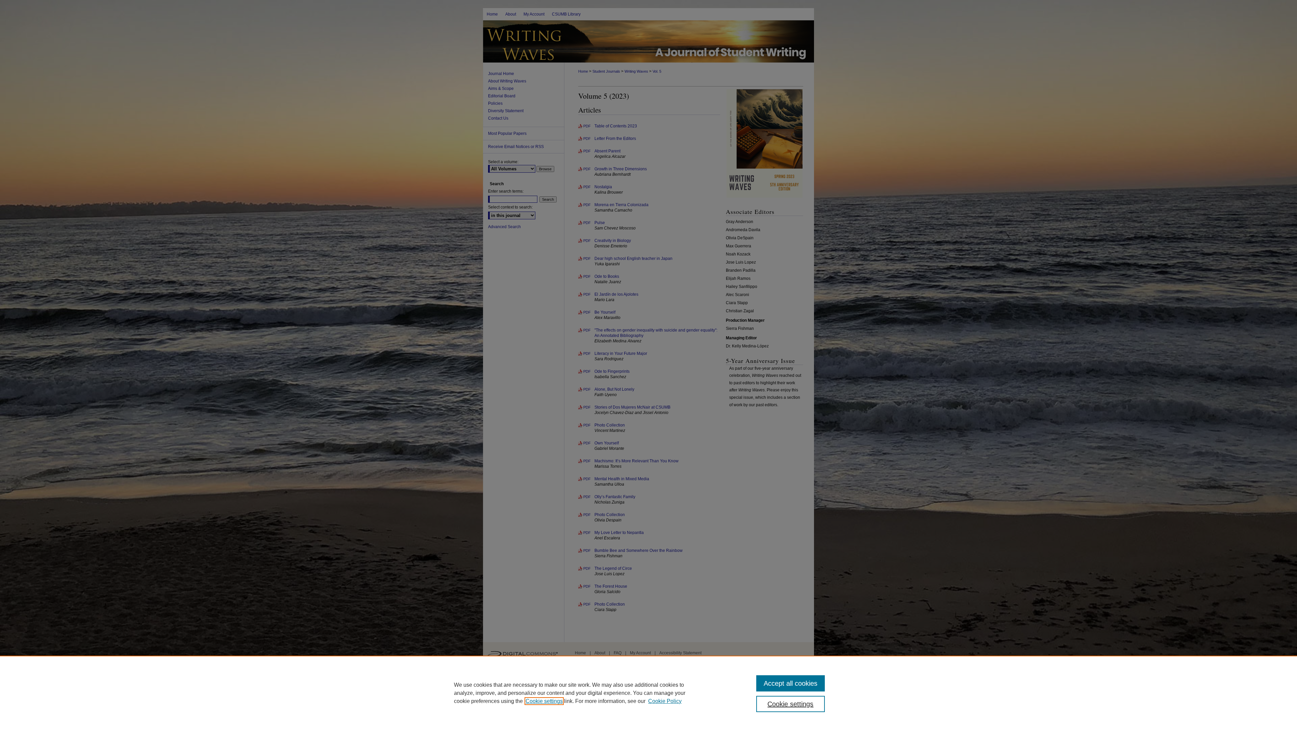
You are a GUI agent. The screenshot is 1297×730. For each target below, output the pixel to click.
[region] (648, 693)
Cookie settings (544, 701)
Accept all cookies (790, 683)
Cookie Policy (665, 701)
